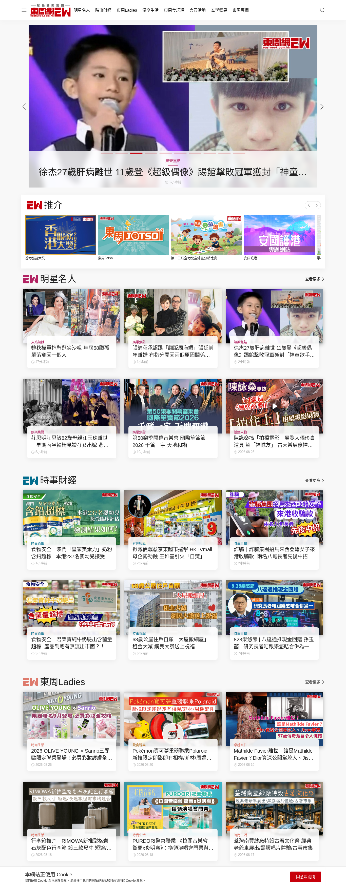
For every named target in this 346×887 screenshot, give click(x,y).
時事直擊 (37, 543)
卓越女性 (240, 745)
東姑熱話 (37, 342)
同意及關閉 (305, 877)
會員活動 (197, 10)
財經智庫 (139, 543)
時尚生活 (37, 745)
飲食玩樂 (139, 745)
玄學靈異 (219, 10)
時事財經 (103, 10)
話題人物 (240, 432)
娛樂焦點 (139, 342)
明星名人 (82, 10)
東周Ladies (127, 10)
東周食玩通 (174, 10)
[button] (322, 107)
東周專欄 (241, 10)
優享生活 (150, 10)
